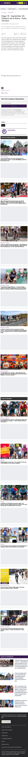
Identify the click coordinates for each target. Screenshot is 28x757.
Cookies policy (5, 735)
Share (4, 33)
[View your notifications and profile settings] (17, 3)
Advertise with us (5, 744)
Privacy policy (4, 732)
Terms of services (16, 109)
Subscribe (21, 3)
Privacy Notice (18, 111)
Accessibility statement (7, 738)
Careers (3, 741)
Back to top (4, 93)
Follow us (17, 33)
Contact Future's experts (7, 729)
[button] (26, 3)
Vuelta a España (11, 8)
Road (3, 125)
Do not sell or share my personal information (11, 747)
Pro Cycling (4, 12)
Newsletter (24, 33)
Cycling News (5, 23)
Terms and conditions (6, 727)
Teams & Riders (11, 12)
